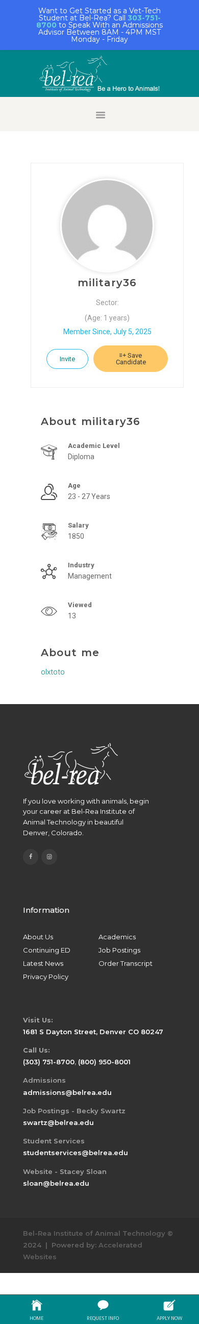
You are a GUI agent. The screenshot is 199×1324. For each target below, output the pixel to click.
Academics (117, 937)
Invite (67, 359)
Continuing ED (46, 950)
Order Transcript (125, 963)
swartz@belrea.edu (58, 1122)
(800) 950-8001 (104, 1062)
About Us (38, 937)
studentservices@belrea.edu (75, 1152)
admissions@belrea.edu (67, 1092)
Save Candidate (131, 359)
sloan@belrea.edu (56, 1183)
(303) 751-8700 (48, 1062)
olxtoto (53, 672)
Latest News (43, 963)
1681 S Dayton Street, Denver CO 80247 (93, 1032)
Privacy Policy (45, 976)
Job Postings (119, 950)
